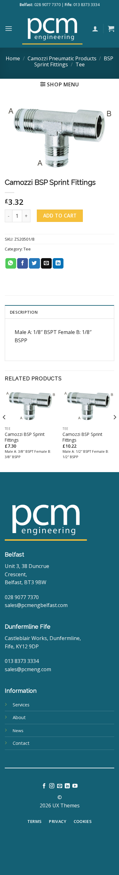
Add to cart (60, 215)
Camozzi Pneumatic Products (62, 58)
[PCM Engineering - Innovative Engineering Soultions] (52, 29)
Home (13, 58)
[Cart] (111, 29)
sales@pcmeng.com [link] (28, 669)
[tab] (59, 311)
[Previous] (4, 429)
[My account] (95, 29)
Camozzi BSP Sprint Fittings (24, 437)
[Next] (114, 429)
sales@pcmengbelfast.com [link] (36, 605)
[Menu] (8, 28)
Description (24, 312)
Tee (80, 64)
